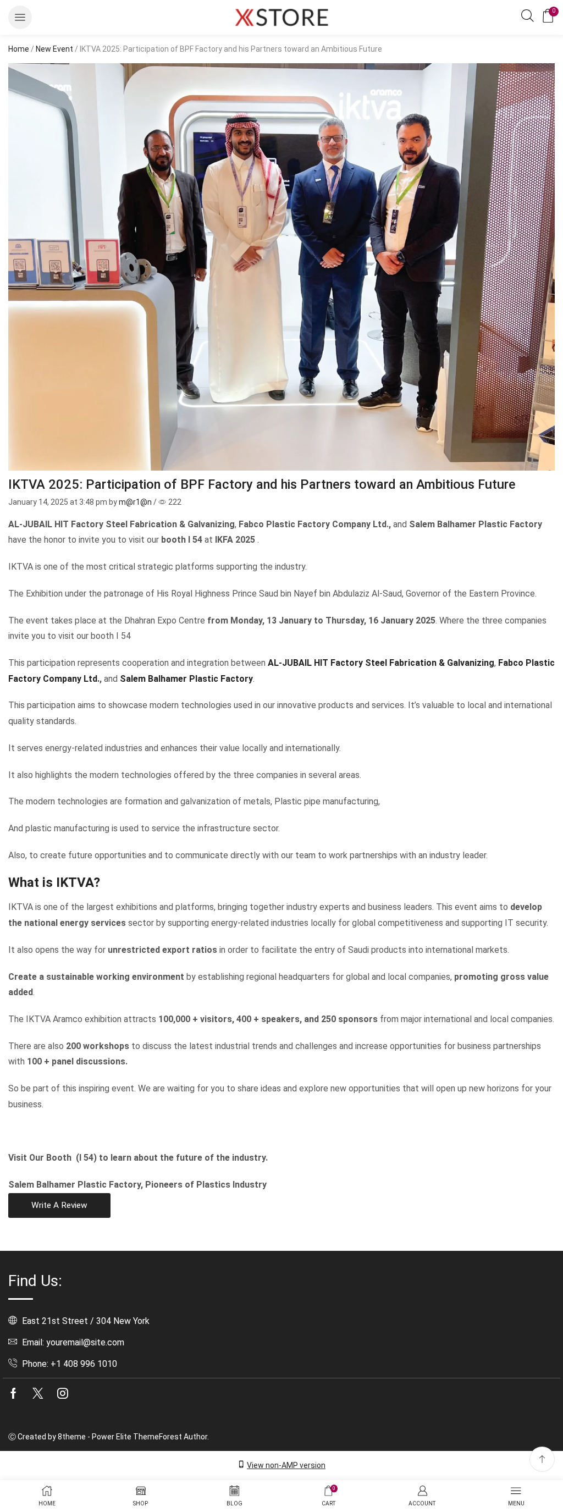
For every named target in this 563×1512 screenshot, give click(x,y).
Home (18, 49)
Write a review (59, 1205)
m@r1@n (135, 502)
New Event (54, 49)
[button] (20, 17)
